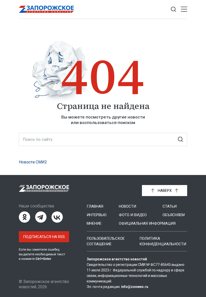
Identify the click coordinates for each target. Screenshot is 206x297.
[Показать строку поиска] (173, 9)
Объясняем (174, 215)
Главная (95, 206)
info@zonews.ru (134, 287)
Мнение (94, 223)
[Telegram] (40, 217)
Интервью (97, 215)
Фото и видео (133, 215)
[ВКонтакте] (57, 217)
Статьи (170, 206)
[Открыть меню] (184, 9)
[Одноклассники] (24, 217)
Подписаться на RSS (44, 236)
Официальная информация (147, 223)
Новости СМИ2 (33, 162)
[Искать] (180, 139)
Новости (127, 206)
